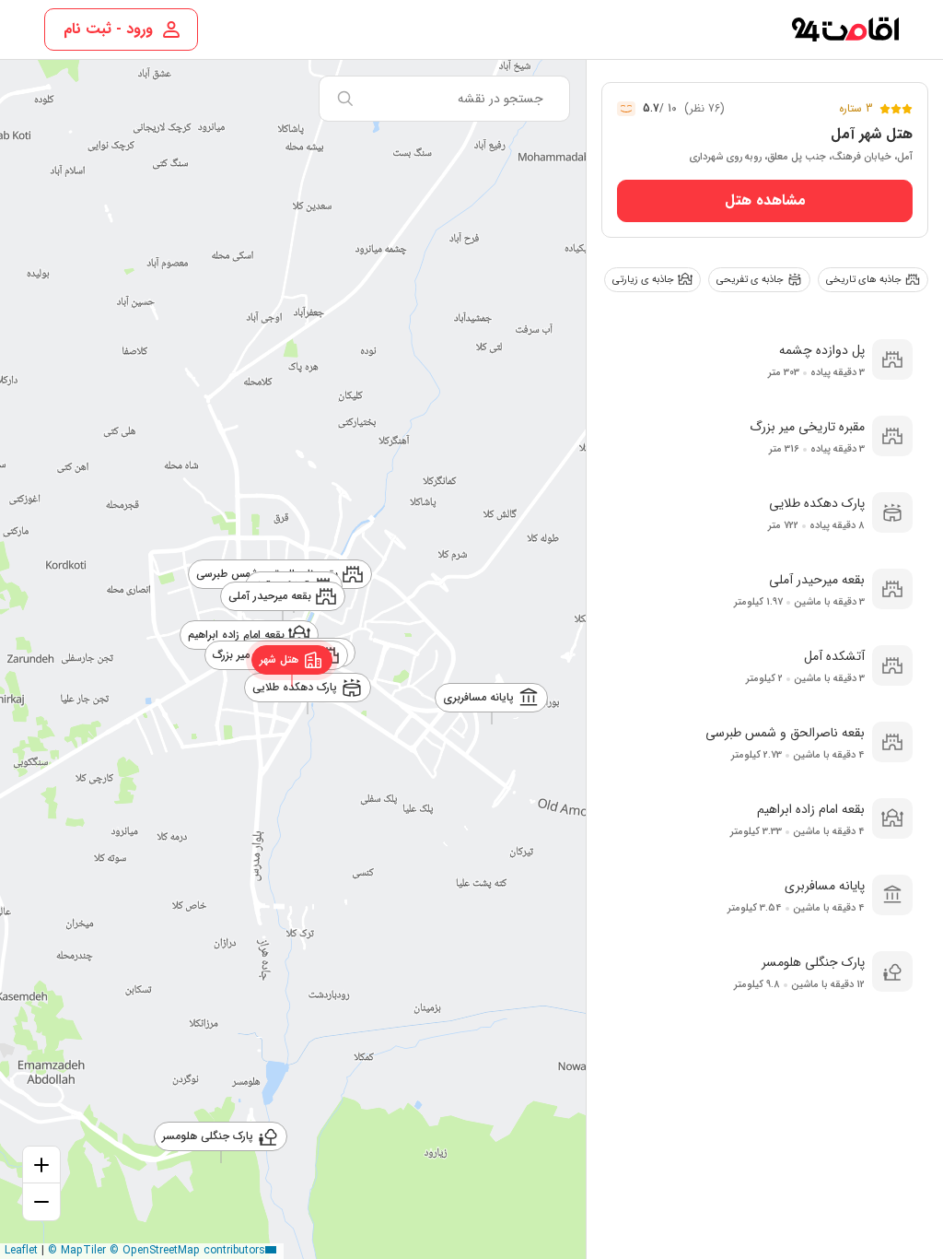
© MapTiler (77, 1250)
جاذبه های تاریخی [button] (864, 280)
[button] (292, 659)
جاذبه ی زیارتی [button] (643, 280)
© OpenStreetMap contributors (187, 1250)
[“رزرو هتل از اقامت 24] (845, 29)
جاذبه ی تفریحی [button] (750, 280)
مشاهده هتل (765, 200)
